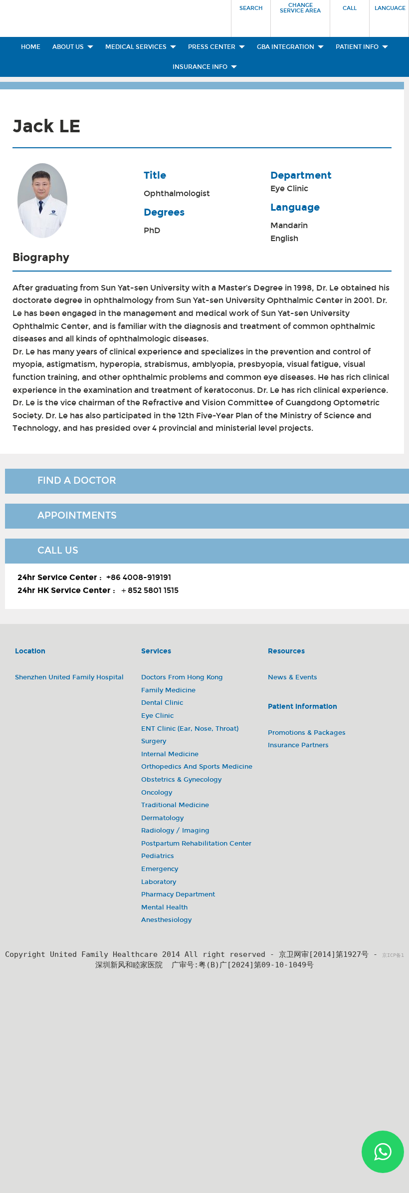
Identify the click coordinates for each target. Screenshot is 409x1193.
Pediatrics (157, 856)
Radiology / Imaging (175, 831)
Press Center (212, 46)
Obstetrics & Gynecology (181, 780)
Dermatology (162, 818)
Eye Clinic (289, 188)
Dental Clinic (162, 703)
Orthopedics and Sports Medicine (196, 767)
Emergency (159, 869)
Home (30, 46)
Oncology (156, 793)
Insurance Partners (298, 745)
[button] (250, 15)
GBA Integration (286, 46)
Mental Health (164, 907)
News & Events (292, 677)
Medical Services (136, 46)
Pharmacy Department (178, 894)
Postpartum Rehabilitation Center (196, 844)
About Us (68, 46)
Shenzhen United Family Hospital (69, 677)
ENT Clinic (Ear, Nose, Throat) (189, 729)
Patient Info (358, 46)
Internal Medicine (170, 754)
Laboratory (158, 882)
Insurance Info (201, 66)
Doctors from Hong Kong (182, 677)
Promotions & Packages (307, 733)
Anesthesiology (166, 920)
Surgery (153, 741)
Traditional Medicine (175, 805)
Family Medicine (168, 690)
